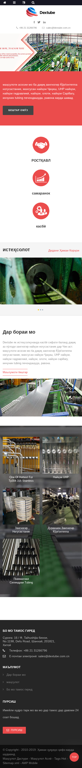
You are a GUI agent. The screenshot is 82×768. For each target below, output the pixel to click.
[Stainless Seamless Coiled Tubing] (21, 506)
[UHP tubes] (60, 455)
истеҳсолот (16, 249)
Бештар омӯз (18, 110)
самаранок (41, 193)
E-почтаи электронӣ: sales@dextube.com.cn (39, 656)
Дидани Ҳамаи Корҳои (63, 250)
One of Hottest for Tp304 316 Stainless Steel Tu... (21, 481)
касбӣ (41, 226)
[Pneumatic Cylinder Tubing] (21, 557)
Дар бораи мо (19, 332)
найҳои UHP (61, 477)
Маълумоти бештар (15, 372)
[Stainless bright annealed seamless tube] (60, 506)
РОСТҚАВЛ (41, 160)
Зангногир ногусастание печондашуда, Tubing (21, 531)
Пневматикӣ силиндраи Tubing (21, 580)
